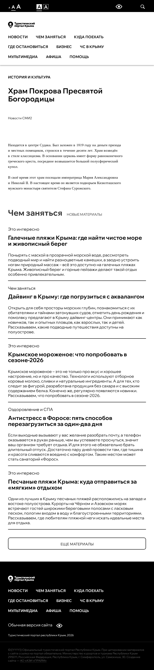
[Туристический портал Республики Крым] (21, 24)
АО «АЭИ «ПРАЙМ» (33, 660)
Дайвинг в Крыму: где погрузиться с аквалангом (76, 296)
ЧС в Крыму (92, 47)
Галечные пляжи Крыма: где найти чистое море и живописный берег (75, 240)
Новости (18, 37)
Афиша (53, 57)
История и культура (29, 77)
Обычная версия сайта (30, 624)
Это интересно (23, 229)
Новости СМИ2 (20, 118)
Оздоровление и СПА (30, 409)
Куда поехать (88, 37)
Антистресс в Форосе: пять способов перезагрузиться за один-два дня (60, 420)
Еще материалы (77, 544)
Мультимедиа (23, 57)
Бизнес (64, 47)
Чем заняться (51, 37)
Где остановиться (28, 47)
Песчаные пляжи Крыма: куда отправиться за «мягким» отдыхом (72, 484)
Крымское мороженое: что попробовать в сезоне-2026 (67, 357)
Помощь (79, 57)
